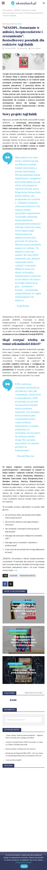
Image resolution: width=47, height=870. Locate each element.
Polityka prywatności (24, 862)
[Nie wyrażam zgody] (44, 861)
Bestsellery (7, 24)
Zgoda (24, 866)
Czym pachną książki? (14, 760)
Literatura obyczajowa (17, 630)
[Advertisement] (24, 807)
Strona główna (8, 10)
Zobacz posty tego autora (33, 693)
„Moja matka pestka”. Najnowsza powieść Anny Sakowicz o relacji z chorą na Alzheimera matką (23, 641)
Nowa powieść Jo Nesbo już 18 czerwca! (21, 749)
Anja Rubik (13, 576)
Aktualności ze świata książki (23, 602)
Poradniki (17, 24)
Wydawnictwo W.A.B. (27, 576)
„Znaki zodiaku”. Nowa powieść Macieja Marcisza (23, 671)
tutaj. (16, 570)
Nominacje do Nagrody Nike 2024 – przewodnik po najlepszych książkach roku (23, 609)
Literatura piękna (15, 664)
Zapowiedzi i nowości (18, 633)
